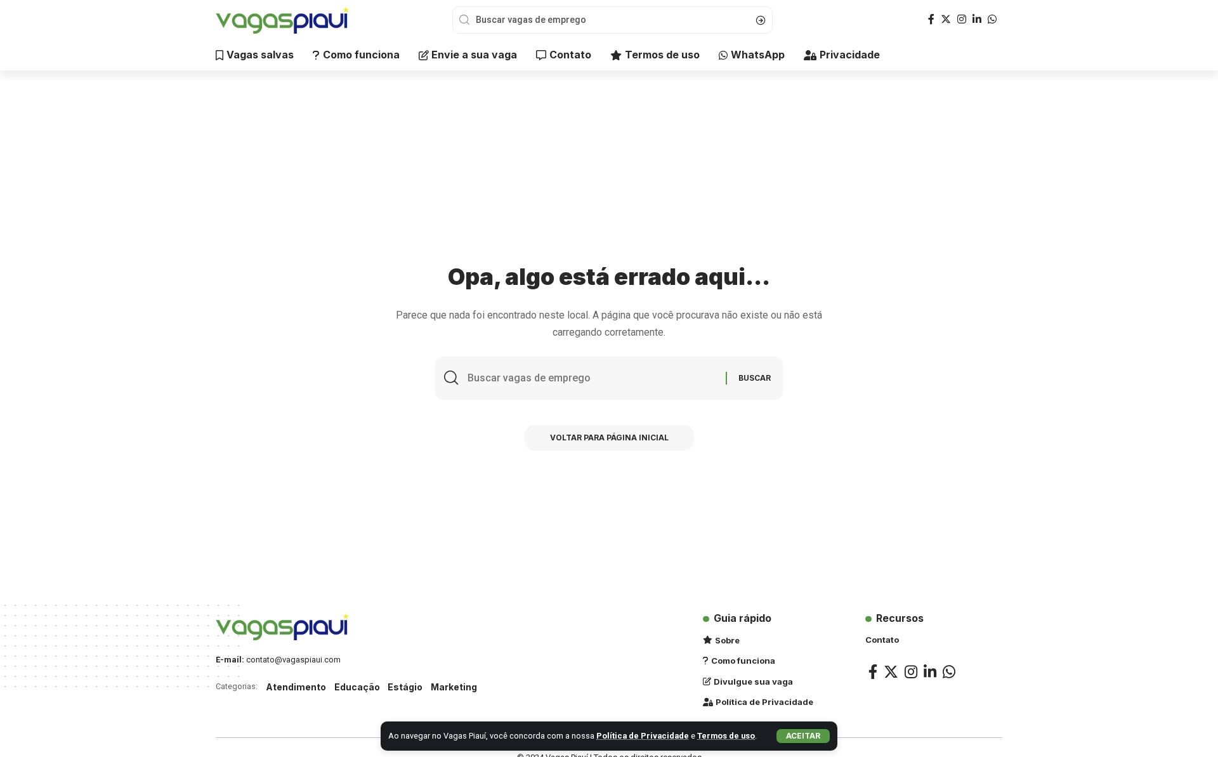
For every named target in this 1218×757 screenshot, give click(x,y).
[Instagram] (961, 19)
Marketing (454, 686)
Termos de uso (726, 736)
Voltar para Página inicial (609, 437)
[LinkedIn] (977, 19)
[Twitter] (946, 19)
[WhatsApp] (992, 19)
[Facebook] (931, 19)
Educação (357, 686)
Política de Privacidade (642, 736)
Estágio (405, 686)
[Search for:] (592, 378)
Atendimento (296, 686)
